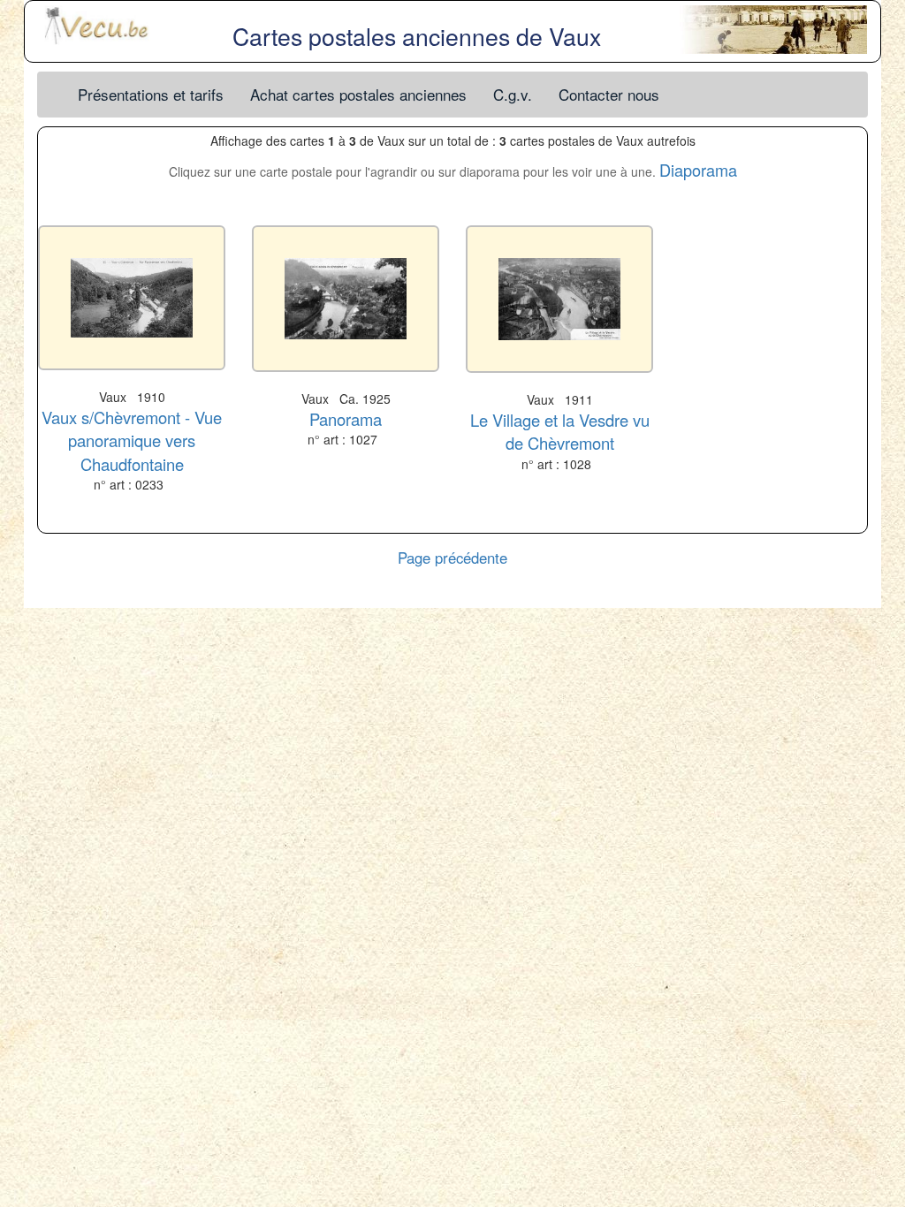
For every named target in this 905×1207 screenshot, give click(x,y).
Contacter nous (609, 94)
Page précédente (452, 557)
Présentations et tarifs (151, 94)
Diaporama (698, 169)
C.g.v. (512, 94)
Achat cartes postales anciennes (358, 94)
